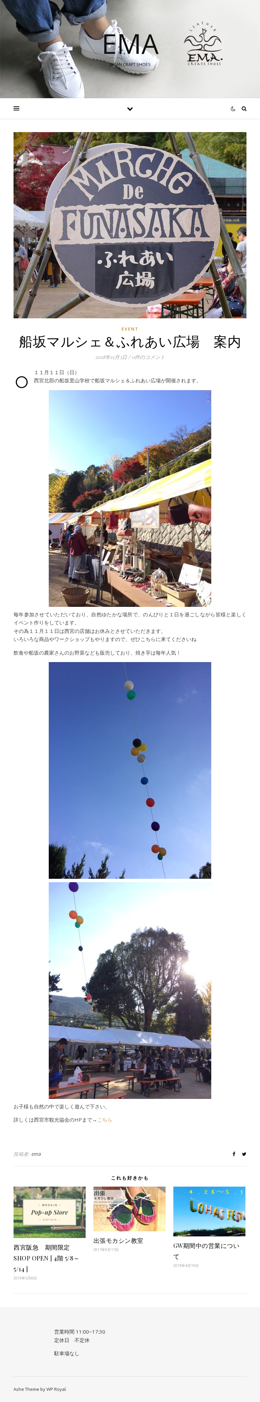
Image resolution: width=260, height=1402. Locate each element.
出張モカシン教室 (118, 1240)
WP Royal (56, 1389)
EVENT (130, 329)
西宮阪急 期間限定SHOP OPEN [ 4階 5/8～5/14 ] (47, 1258)
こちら (104, 1119)
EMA (130, 43)
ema (36, 1154)
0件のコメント (148, 357)
